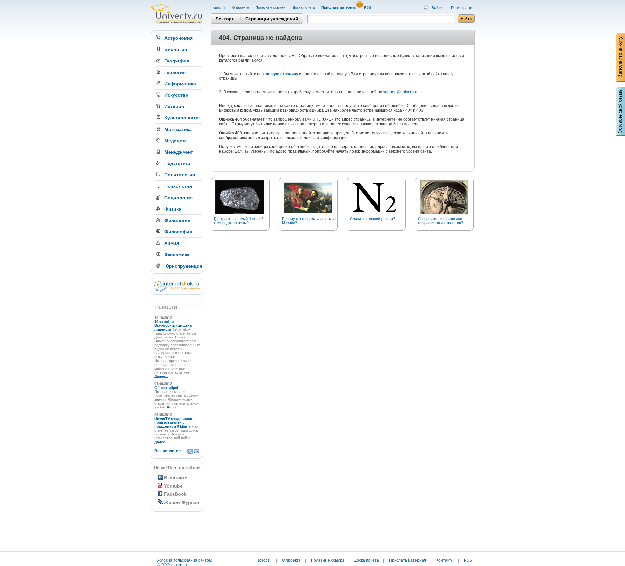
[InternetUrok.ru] (177, 290)
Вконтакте (175, 477)
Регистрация (463, 8)
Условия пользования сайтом (184, 560)
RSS (368, 7)
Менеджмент (178, 152)
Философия (178, 231)
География (176, 60)
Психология (178, 186)
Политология (179, 174)
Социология (178, 197)
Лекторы (225, 18)
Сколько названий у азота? (372, 219)
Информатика (180, 83)
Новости (218, 7)
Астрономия (178, 38)
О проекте (240, 7)
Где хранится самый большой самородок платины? (238, 221)
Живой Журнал (181, 502)
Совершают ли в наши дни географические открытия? (440, 221)
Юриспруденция (183, 266)
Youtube (173, 486)
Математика (178, 129)
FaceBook (175, 494)
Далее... (161, 376)
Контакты (445, 560)
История (174, 106)
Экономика (176, 254)
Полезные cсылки (271, 7)
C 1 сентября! (166, 388)
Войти (437, 8)
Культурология (182, 117)
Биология (175, 49)
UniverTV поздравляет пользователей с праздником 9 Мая (174, 422)
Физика (172, 209)
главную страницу (280, 74)
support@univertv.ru (401, 92)
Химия (171, 243)
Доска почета (304, 7)
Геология (175, 72)
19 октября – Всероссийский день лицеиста (173, 325)
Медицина (176, 140)
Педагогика (177, 163)
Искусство (176, 95)
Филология (177, 220)
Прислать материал (407, 560)
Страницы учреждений (271, 18)
